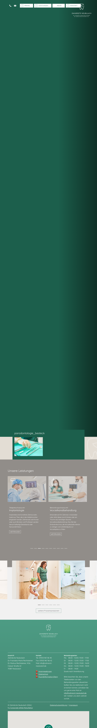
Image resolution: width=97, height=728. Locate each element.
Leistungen (43, 6)
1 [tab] (31, 548)
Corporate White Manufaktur (21, 708)
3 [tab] (46, 605)
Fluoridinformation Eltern (48, 677)
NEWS (59, 6)
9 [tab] (61, 548)
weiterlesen (15, 532)
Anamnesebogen (45, 671)
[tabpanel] (28, 507)
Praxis (27, 6)
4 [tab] (50, 605)
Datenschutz (43, 674)
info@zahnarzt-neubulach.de (15, 6)
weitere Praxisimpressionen (48, 611)
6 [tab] (50, 548)
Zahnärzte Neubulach (81, 18)
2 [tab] (35, 548)
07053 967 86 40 (10, 6)
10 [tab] (65, 548)
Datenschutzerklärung (58, 705)
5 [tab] (46, 548)
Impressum (73, 705)
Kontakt (73, 6)
